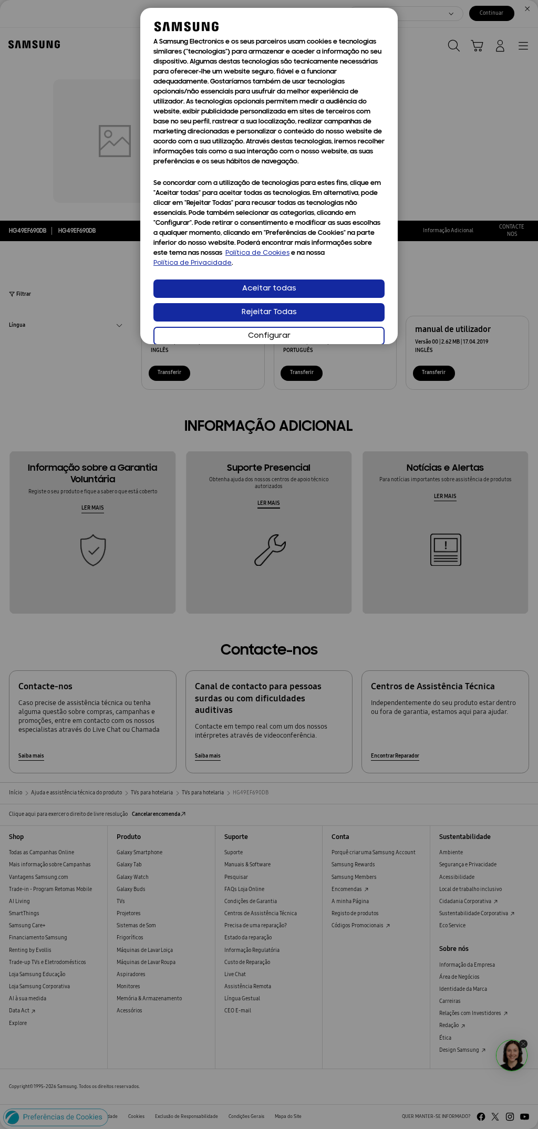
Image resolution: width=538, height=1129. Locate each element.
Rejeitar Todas (269, 312)
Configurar (269, 336)
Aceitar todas (269, 289)
